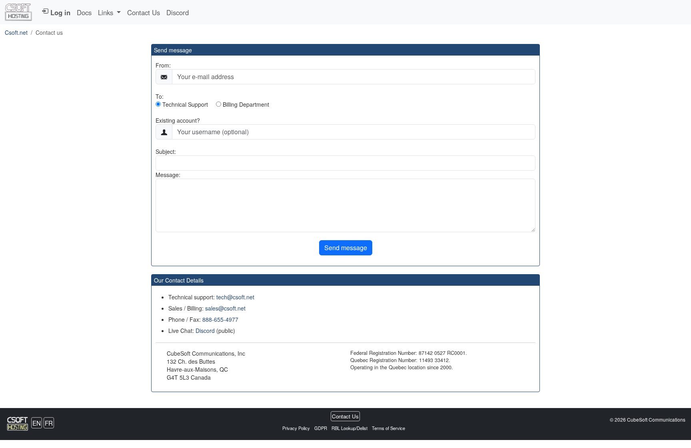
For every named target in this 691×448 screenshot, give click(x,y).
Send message (345, 247)
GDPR (320, 428)
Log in (59, 12)
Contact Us (143, 12)
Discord (177, 12)
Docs (84, 12)
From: (163, 65)
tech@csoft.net (235, 297)
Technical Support (184, 104)
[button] (109, 12)
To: (160, 96)
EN (36, 422)
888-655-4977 (220, 319)
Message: (168, 175)
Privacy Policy (296, 428)
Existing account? (178, 120)
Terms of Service (388, 428)
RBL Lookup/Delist (350, 428)
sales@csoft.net (225, 308)
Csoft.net (16, 32)
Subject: (166, 151)
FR (49, 422)
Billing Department (245, 104)
